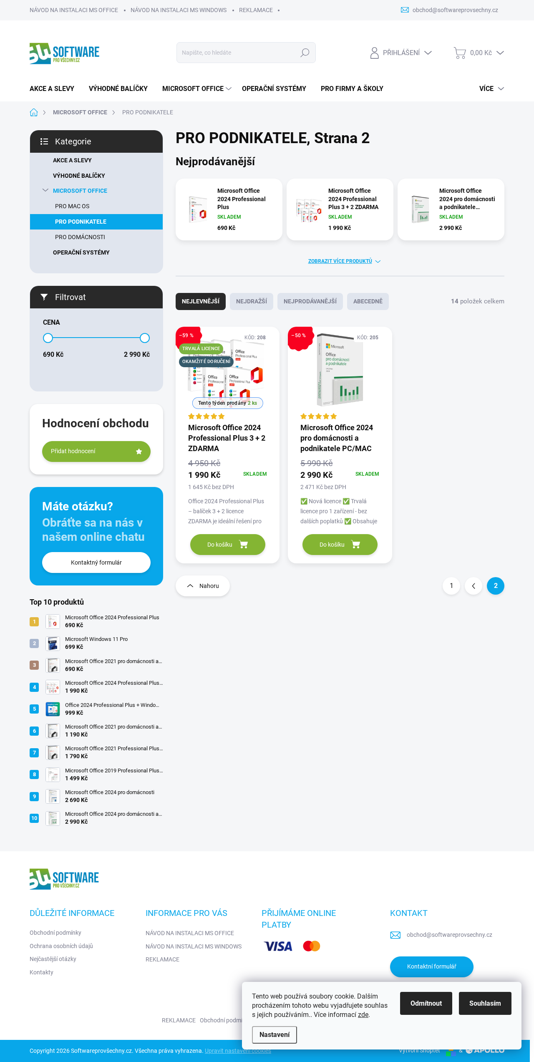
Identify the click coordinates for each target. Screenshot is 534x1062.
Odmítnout (426, 1003)
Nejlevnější (200, 301)
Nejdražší (251, 301)
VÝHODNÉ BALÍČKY (79, 175)
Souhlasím (485, 1003)
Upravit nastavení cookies (238, 1050)
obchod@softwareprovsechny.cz (449, 934)
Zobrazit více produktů (340, 261)
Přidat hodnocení (73, 451)
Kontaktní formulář (431, 966)
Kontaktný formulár (96, 562)
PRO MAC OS (72, 206)
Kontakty (41, 972)
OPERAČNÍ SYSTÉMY (81, 252)
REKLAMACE (256, 10)
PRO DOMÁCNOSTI (80, 237)
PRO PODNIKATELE (80, 221)
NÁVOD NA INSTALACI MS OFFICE (74, 10)
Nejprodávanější (310, 301)
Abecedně (368, 301)
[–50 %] (339, 374)
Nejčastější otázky (53, 959)
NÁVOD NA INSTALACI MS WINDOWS (179, 10)
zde (363, 1015)
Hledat (305, 52)
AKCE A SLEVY (72, 160)
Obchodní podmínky (55, 932)
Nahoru (209, 586)
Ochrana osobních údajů (61, 946)
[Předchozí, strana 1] (473, 586)
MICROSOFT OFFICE (80, 190)
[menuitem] (55, 88)
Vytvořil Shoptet (419, 1050)
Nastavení (274, 1035)
